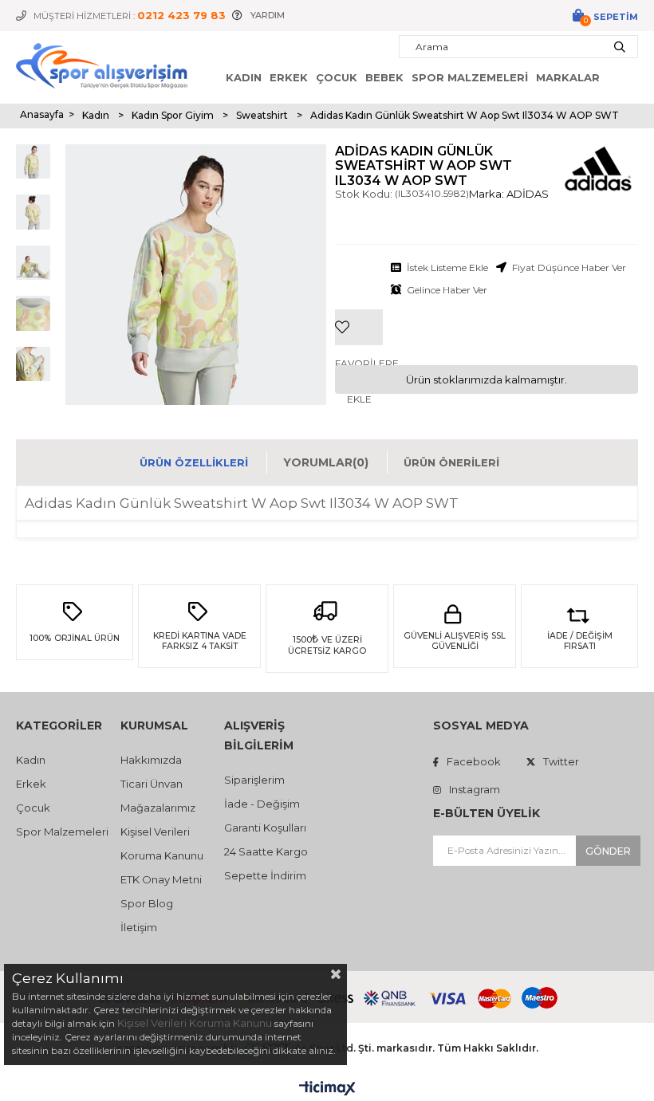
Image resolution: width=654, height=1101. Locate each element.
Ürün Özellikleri (194, 462)
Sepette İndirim (265, 875)
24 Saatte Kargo (266, 851)
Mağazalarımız (157, 807)
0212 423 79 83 (181, 15)
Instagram (474, 789)
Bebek (384, 77)
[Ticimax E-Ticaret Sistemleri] (327, 1089)
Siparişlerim (254, 779)
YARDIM (267, 15)
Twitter (561, 761)
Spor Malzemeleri (470, 77)
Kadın (244, 77)
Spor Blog (146, 903)
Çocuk (336, 77)
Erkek (289, 77)
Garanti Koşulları (265, 827)
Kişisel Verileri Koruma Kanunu (194, 1022)
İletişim (138, 927)
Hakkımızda (151, 759)
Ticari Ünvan (151, 783)
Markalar (568, 77)
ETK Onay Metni (161, 879)
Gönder (608, 851)
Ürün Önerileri (451, 462)
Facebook (474, 761)
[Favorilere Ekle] (359, 303)
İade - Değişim (262, 803)
